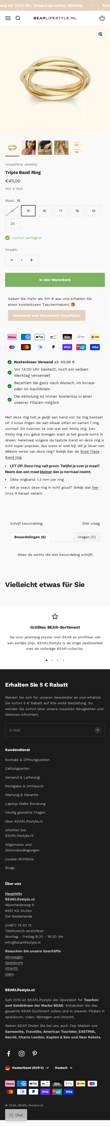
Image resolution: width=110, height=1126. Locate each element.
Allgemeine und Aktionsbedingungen (22, 847)
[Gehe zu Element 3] (45, 148)
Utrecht (11, 968)
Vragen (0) (87, 537)
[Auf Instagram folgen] (21, 1053)
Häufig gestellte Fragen (25, 812)
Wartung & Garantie (21, 795)
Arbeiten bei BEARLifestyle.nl (19, 833)
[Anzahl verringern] (11, 260)
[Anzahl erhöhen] (31, 260)
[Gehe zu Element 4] (61, 148)
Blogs (10, 868)
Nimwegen (14, 957)
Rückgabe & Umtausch (24, 786)
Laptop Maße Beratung (25, 804)
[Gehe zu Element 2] (28, 148)
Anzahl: (11, 250)
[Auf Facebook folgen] (8, 1053)
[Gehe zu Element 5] (78, 148)
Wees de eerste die (55, 555)
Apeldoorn (14, 962)
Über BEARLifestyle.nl (24, 821)
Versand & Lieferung (22, 777)
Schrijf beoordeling (26, 523)
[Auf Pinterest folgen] (34, 1053)
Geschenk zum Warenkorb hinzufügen (46, 315)
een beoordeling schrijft (72, 555)
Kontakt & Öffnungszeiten (27, 760)
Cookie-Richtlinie (19, 859)
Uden (9, 974)
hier (95, 487)
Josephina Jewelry (21, 164)
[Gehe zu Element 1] (12, 148)
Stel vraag (91, 523)
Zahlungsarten (17, 768)
